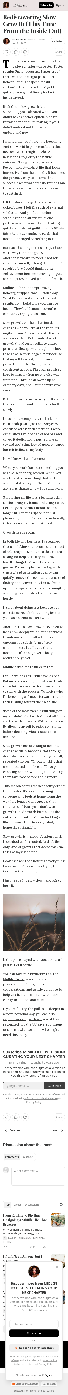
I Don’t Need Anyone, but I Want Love (22, 1258)
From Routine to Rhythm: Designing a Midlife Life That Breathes (25, 1219)
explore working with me (22, 1019)
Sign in (60, 5)
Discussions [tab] (32, 1204)
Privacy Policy (46, 1364)
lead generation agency (33, 572)
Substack (18, 1390)
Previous (14, 1130)
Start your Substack (27, 1383)
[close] (57, 1267)
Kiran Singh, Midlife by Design (29, 39)
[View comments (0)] (16, 52)
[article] (34, 1231)
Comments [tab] (12, 1157)
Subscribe (46, 5)
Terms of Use (52, 1094)
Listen (59, 41)
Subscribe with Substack (36, 1348)
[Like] (7, 52)
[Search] (61, 1204)
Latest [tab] (17, 1204)
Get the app (49, 1383)
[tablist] (19, 1157)
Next (55, 1130)
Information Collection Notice (41, 1098)
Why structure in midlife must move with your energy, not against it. (22, 1231)
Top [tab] (7, 1204)
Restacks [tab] (27, 1157)
